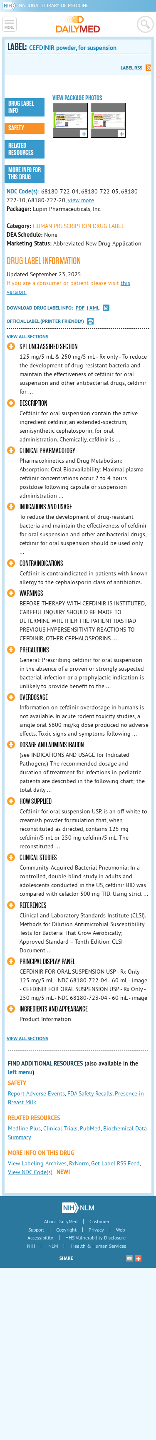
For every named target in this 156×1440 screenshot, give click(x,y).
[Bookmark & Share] (138, 1258)
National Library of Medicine (54, 5)
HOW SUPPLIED (36, 801)
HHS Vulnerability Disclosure (95, 1237)
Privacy (96, 1230)
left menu (20, 1072)
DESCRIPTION (33, 403)
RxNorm (79, 1163)
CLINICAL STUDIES (38, 857)
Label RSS (131, 67)
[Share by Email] (129, 1258)
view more (81, 200)
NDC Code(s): (23, 191)
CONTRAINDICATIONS (41, 563)
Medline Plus (24, 1128)
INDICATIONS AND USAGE (46, 507)
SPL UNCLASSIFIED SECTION (49, 346)
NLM (53, 1246)
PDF (80, 308)
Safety (16, 128)
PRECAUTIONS (34, 650)
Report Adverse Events (36, 1093)
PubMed (90, 1128)
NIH (31, 1246)
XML (94, 308)
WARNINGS (31, 593)
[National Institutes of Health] (10, 5)
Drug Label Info (21, 107)
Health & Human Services (98, 1246)
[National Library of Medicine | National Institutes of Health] (78, 1207)
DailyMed (78, 24)
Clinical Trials (60, 1128)
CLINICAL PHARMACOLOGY (47, 450)
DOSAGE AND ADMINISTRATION (52, 745)
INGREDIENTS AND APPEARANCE (54, 1009)
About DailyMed (60, 1221)
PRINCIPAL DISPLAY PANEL (47, 961)
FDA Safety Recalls (89, 1093)
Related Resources (21, 149)
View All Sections (27, 336)
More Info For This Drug (24, 173)
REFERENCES (33, 905)
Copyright (66, 1230)
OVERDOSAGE (34, 697)
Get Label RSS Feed (115, 1163)
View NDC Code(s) (30, 1172)
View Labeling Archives (37, 1163)
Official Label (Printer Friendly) (45, 321)
